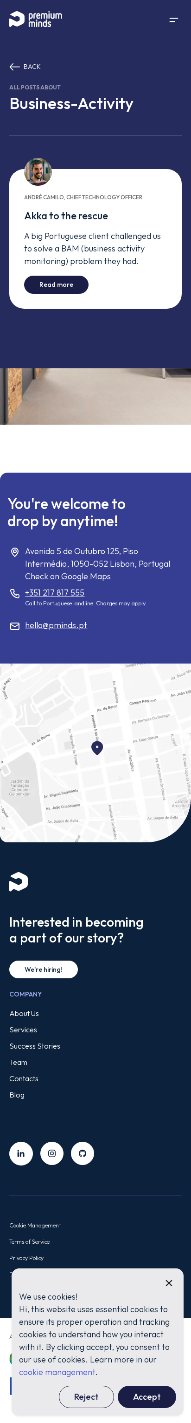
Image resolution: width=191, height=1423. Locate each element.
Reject (86, 1396)
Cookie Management (35, 1225)
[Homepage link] (41, 19)
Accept (147, 1396)
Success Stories (34, 1045)
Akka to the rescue (66, 215)
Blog (17, 1094)
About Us (24, 1013)
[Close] (169, 1283)
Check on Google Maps (68, 576)
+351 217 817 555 (54, 592)
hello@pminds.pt (56, 625)
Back (32, 66)
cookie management (57, 1372)
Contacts (23, 1078)
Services (23, 1029)
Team (18, 1062)
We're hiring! (44, 969)
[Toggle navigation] (174, 19)
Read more (64, 284)
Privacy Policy (26, 1257)
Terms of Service (29, 1241)
